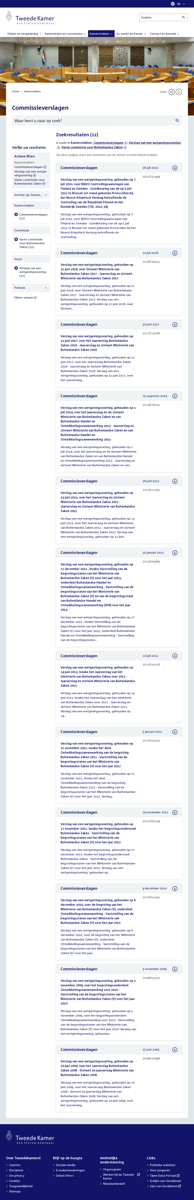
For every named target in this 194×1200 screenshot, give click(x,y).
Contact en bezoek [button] (163, 33)
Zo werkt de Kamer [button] (130, 33)
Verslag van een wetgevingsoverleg (30, 173)
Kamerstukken (32, 91)
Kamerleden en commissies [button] (64, 33)
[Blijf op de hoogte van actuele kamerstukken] (179, 92)
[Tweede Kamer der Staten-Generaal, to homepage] (30, 17)
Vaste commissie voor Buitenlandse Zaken (92, 147)
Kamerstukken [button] (100, 33)
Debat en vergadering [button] (23, 33)
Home (15, 91)
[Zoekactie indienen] (183, 17)
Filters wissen (23, 297)
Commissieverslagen (108, 143)
